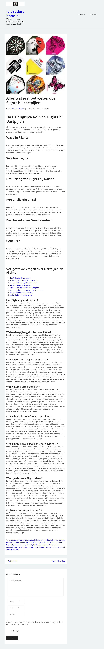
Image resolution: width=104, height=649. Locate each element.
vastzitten (10, 550)
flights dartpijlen (18, 545)
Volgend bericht (58, 561)
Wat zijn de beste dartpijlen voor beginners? (26, 290)
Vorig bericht (12, 561)
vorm (17, 550)
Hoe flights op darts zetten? (20, 278)
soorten (31, 547)
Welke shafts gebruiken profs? (21, 295)
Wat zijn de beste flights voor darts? (23, 283)
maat (48, 545)
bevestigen (51, 540)
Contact (93, 14)
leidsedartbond (17, 108)
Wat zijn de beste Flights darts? (21, 292)
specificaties (39, 547)
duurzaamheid (57, 542)
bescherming (41, 540)
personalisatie (11, 547)
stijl (53, 547)
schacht (24, 547)
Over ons (82, 14)
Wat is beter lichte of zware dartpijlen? (24, 288)
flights (8, 545)
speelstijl (48, 547)
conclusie (34, 542)
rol (19, 547)
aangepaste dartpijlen (18, 540)
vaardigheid (60, 547)
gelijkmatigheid (31, 545)
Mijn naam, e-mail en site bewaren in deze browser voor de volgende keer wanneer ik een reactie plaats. (34, 623)
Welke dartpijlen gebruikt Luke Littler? (24, 280)
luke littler (41, 545)
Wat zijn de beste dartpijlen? (20, 285)
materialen (55, 545)
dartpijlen (42, 542)
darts (49, 542)
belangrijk (32, 540)
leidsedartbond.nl (15, 13)
